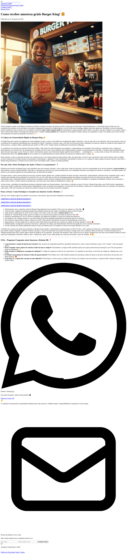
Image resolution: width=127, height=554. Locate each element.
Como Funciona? (13, 5)
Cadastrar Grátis (43, 542)
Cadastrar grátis (6, 7)
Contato (21, 5)
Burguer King (5, 9)
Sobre (17, 552)
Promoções (4, 5)
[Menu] (11, 7)
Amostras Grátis (6, 3)
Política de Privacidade (8, 552)
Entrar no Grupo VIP (7, 398)
